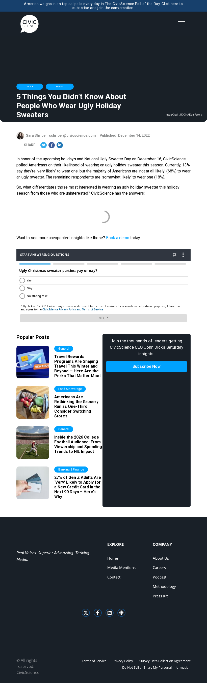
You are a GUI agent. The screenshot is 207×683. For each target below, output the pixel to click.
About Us (161, 558)
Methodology (164, 586)
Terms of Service (94, 661)
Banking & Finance (71, 469)
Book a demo (117, 237)
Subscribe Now (147, 366)
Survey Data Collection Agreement (165, 661)
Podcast (159, 577)
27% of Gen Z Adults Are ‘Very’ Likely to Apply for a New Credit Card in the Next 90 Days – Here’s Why (77, 487)
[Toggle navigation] (181, 24)
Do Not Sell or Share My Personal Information (156, 667)
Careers (159, 567)
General (30, 86)
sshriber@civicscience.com (72, 135)
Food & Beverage (70, 389)
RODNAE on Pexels (191, 115)
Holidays (59, 86)
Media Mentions (121, 567)
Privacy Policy (123, 661)
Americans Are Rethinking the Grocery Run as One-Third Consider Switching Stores (76, 406)
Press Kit (160, 595)
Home (112, 558)
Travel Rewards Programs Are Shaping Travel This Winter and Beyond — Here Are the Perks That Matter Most (77, 366)
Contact (113, 577)
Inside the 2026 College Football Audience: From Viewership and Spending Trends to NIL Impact (78, 444)
